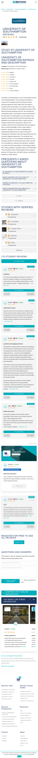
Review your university (25, 713)
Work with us (23, 740)
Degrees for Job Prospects (27, 700)
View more (19, 486)
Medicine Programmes (7, 721)
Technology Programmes (8, 719)
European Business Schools (27, 693)
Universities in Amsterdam (8, 689)
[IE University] (6, 453)
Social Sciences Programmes (9, 716)
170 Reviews (23, 37)
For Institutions (24, 738)
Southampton (32, 9)
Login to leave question (10, 581)
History (13, 242)
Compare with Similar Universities (16, 593)
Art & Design (14, 221)
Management (14, 214)
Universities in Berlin (7, 694)
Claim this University (7, 666)
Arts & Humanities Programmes (9, 726)
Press (21, 745)
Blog (21, 710)
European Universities (25, 691)
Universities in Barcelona (8, 692)
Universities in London (7, 696)
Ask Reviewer (20, 290)
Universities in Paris (7, 699)
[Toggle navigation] (2, 2)
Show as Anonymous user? (28, 581)
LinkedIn (4, 738)
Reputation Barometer (25, 720)
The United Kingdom (20, 9)
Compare (20, 201)
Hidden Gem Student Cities (27, 696)
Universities (10, 9)
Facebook (4, 736)
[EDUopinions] (19, 2)
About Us (22, 736)
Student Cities (23, 698)
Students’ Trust (24, 743)
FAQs (21, 722)
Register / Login (19, 542)
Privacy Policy (23, 754)
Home (3, 9)
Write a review (20, 261)
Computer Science (16, 228)
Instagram (4, 740)
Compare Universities (25, 718)
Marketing (14, 235)
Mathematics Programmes (8, 723)
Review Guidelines (25, 715)
